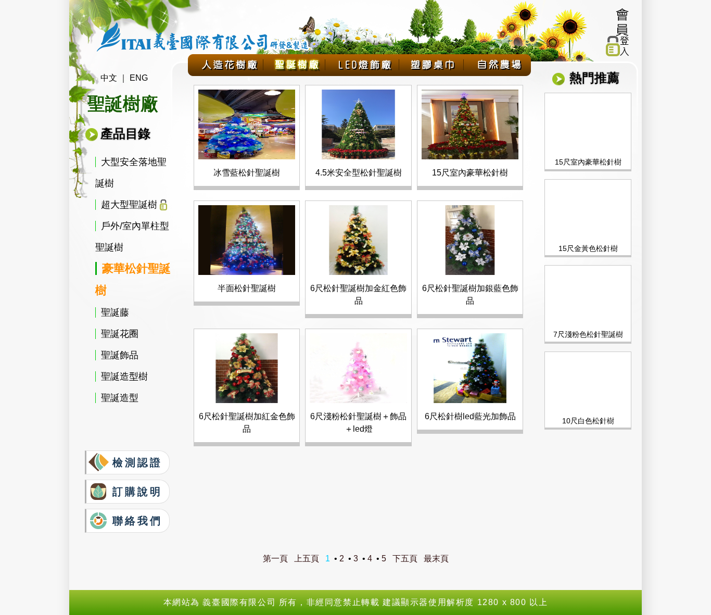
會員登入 (618, 31)
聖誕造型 (119, 398)
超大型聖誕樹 (129, 204)
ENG (138, 77)
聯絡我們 (137, 520)
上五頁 (306, 558)
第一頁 (275, 558)
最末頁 (436, 558)
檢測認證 (137, 462)
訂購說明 (137, 491)
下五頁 (404, 558)
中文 (108, 77)
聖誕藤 (115, 312)
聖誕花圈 (119, 334)
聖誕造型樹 (124, 376)
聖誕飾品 (119, 355)
